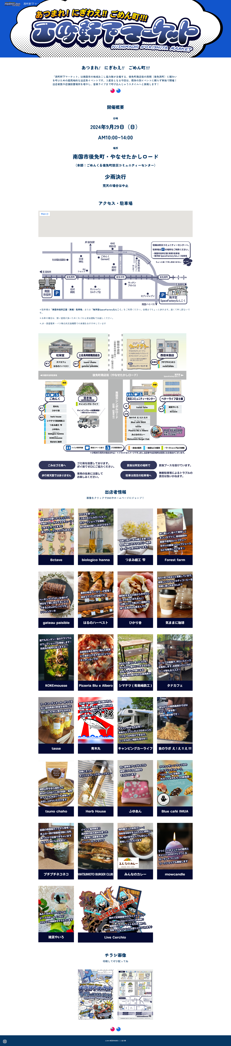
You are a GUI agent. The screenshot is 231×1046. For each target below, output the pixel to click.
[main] (115, 67)
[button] (5, 1041)
